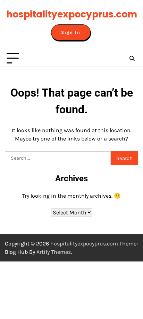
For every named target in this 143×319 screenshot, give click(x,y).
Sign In (71, 32)
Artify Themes (53, 252)
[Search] (132, 58)
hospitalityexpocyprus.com (71, 14)
